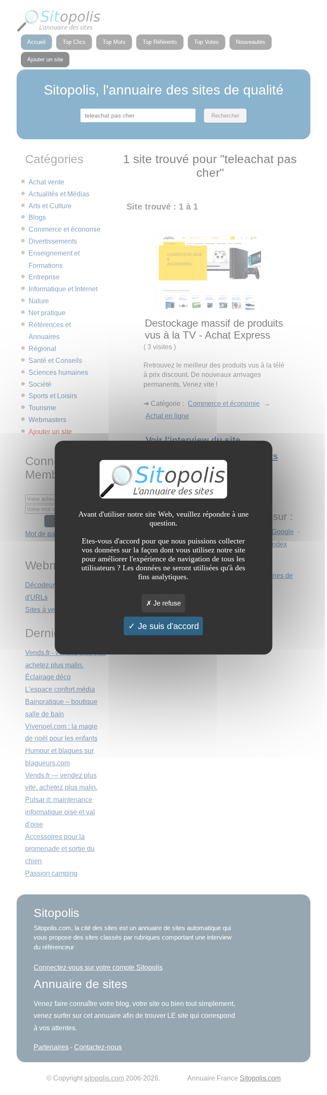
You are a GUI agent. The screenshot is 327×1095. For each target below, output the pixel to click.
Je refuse (166, 603)
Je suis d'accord (167, 626)
